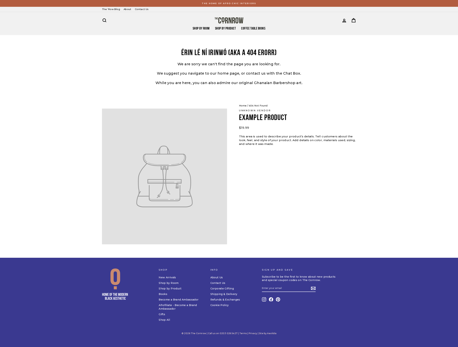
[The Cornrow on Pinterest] (278, 299)
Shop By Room (201, 28)
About (127, 9)
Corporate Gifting (222, 288)
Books (163, 294)
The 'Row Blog (111, 9)
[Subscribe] (313, 288)
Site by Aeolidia (267, 333)
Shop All (164, 319)
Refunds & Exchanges (225, 299)
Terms (243, 333)
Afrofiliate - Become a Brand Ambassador (178, 307)
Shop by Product (225, 28)
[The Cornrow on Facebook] (271, 299)
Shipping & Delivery (223, 294)
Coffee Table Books (253, 28)
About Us (216, 277)
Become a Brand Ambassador (178, 299)
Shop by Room (169, 283)
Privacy (253, 333)
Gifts (162, 314)
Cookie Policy (219, 305)
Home (243, 105)
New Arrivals (167, 277)
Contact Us (142, 9)
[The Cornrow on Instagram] (264, 299)
